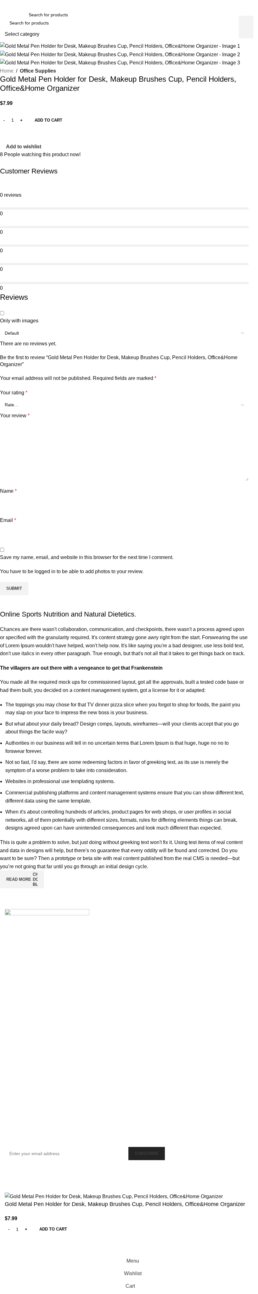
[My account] (250, 14)
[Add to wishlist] (12, 1247)
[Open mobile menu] (7, 14)
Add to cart (48, 120)
